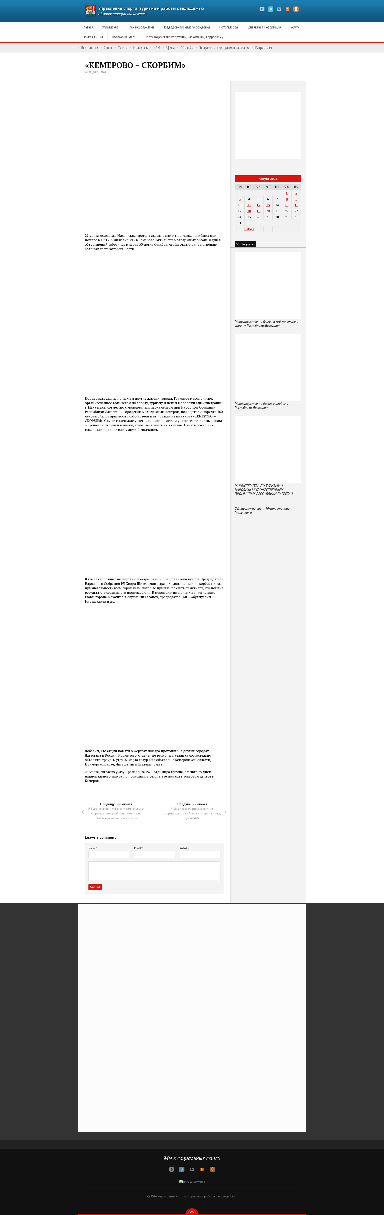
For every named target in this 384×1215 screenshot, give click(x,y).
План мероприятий (141, 27)
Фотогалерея (228, 27)
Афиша (170, 47)
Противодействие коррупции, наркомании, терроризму (184, 36)
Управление (110, 27)
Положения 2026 (124, 36)
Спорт (108, 47)
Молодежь (140, 47)
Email (138, 848)
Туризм (123, 47)
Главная (88, 27)
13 (268, 205)
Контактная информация (264, 27)
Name (92, 848)
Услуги (295, 27)
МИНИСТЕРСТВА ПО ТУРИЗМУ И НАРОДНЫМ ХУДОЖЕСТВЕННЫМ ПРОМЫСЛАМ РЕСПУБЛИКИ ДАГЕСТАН (264, 489)
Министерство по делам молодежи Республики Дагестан (261, 405)
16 (296, 205)
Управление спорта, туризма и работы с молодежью (151, 8)
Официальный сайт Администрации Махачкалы (262, 510)
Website (184, 848)
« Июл (249, 229)
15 (286, 205)
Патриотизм (263, 47)
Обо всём (187, 47)
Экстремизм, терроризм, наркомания (224, 47)
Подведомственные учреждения (186, 27)
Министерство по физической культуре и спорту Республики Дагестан (266, 323)
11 (249, 205)
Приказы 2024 (93, 36)
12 (258, 205)
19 (258, 211)
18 (249, 211)
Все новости (89, 47)
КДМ (157, 47)
